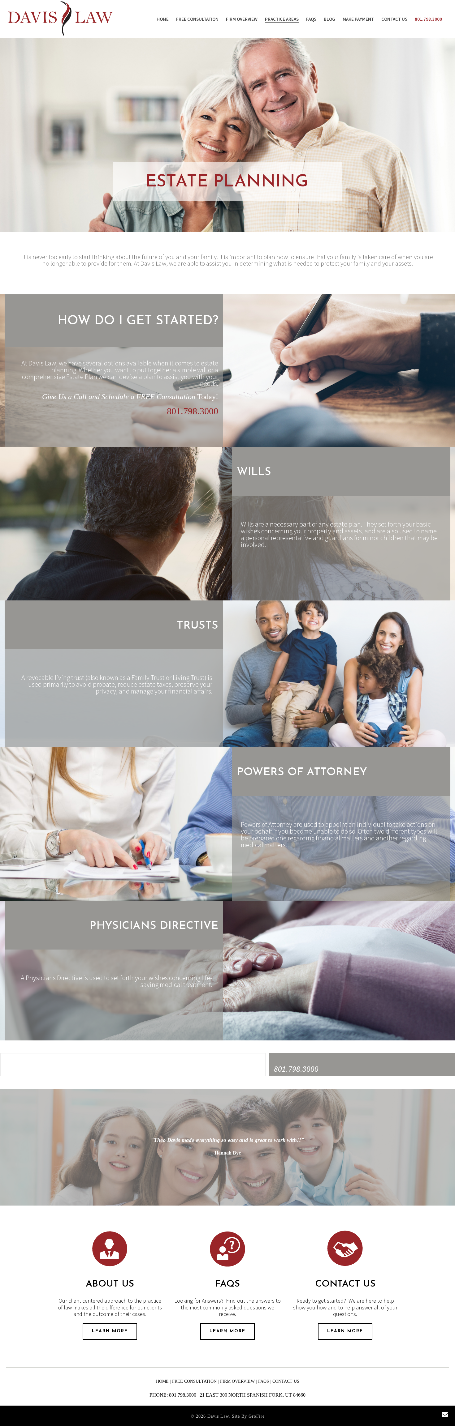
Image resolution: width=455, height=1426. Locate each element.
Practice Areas (282, 19)
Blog (329, 19)
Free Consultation (197, 19)
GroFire (257, 1416)
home (163, 1381)
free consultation (195, 1381)
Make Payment (358, 19)
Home (163, 19)
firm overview (242, 19)
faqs (311, 19)
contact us (394, 19)
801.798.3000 (428, 19)
